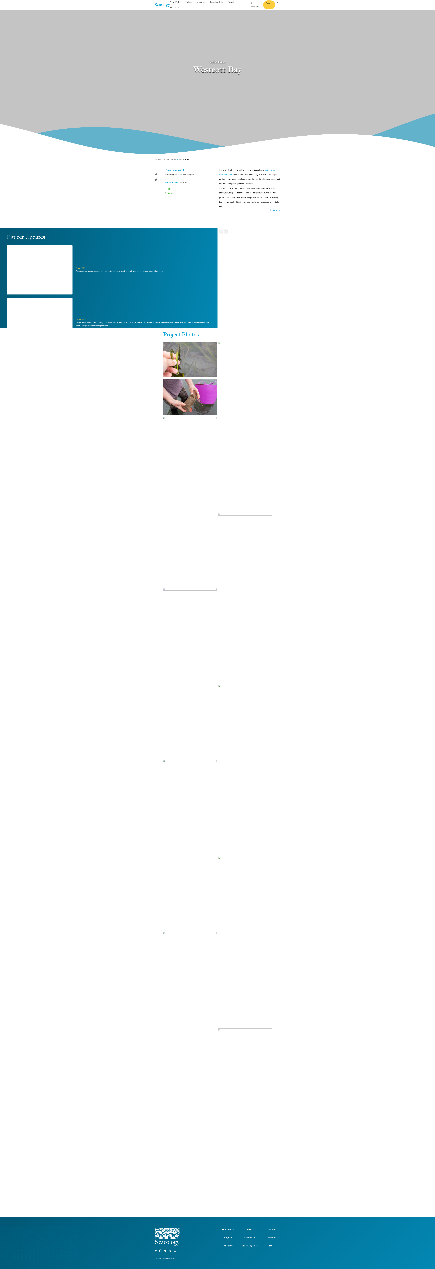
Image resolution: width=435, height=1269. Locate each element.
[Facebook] (156, 1252)
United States (217, 61)
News (250, 1229)
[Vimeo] (170, 1252)
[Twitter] (165, 1252)
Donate (271, 1229)
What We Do (175, 2)
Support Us (174, 7)
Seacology (162, 4)
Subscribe (271, 1237)
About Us (201, 2)
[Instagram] (160, 1252)
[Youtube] (175, 1252)
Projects (188, 2)
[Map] (326, 278)
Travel (231, 2)
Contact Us (249, 1237)
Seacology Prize (217, 2)
